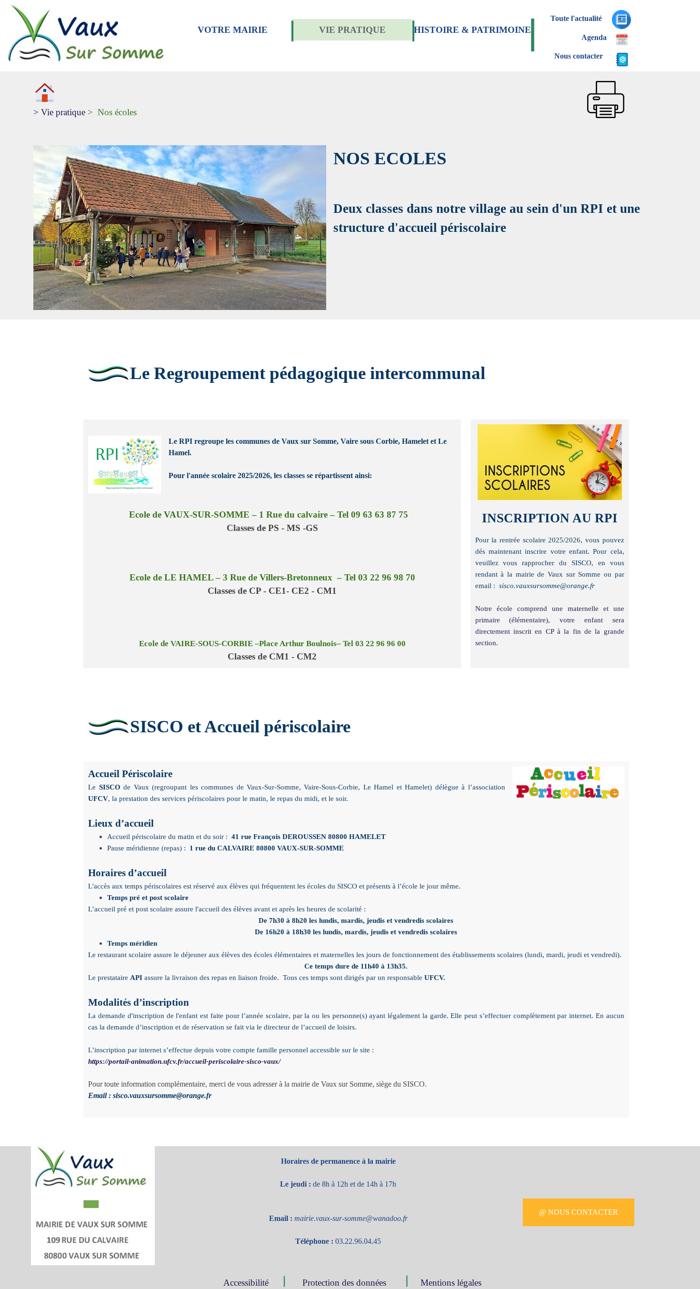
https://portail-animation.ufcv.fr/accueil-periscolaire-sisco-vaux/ (184, 1061)
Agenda (594, 37)
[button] (605, 81)
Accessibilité (248, 1283)
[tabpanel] (300, 100)
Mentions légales (450, 1283)
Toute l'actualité (576, 18)
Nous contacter (578, 56)
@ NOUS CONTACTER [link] (578, 1212)
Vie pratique (59, 112)
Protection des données (345, 1283)
